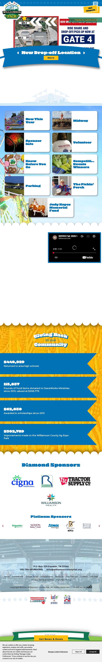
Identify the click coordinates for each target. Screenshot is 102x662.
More (51, 57)
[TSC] (75, 481)
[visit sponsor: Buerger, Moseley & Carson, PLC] (65, 526)
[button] (49, 39)
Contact (83, 576)
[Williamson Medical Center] (51, 500)
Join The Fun (72, 576)
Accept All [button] (92, 652)
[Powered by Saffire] (89, 587)
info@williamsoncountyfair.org (64, 569)
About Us (59, 576)
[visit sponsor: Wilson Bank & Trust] (13, 526)
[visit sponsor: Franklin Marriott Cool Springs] (83, 526)
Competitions (46, 576)
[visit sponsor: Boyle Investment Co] (48, 526)
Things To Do (32, 576)
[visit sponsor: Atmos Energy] (31, 526)
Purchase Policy (63, 580)
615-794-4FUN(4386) (31, 569)
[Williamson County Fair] (12, 10)
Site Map (94, 576)
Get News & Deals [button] (51, 639)
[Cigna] (23, 481)
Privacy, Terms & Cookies (42, 580)
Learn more (10, 267)
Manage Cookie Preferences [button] (58, 652)
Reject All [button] (78, 652)
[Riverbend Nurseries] (47, 481)
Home (7, 576)
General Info (17, 576)
